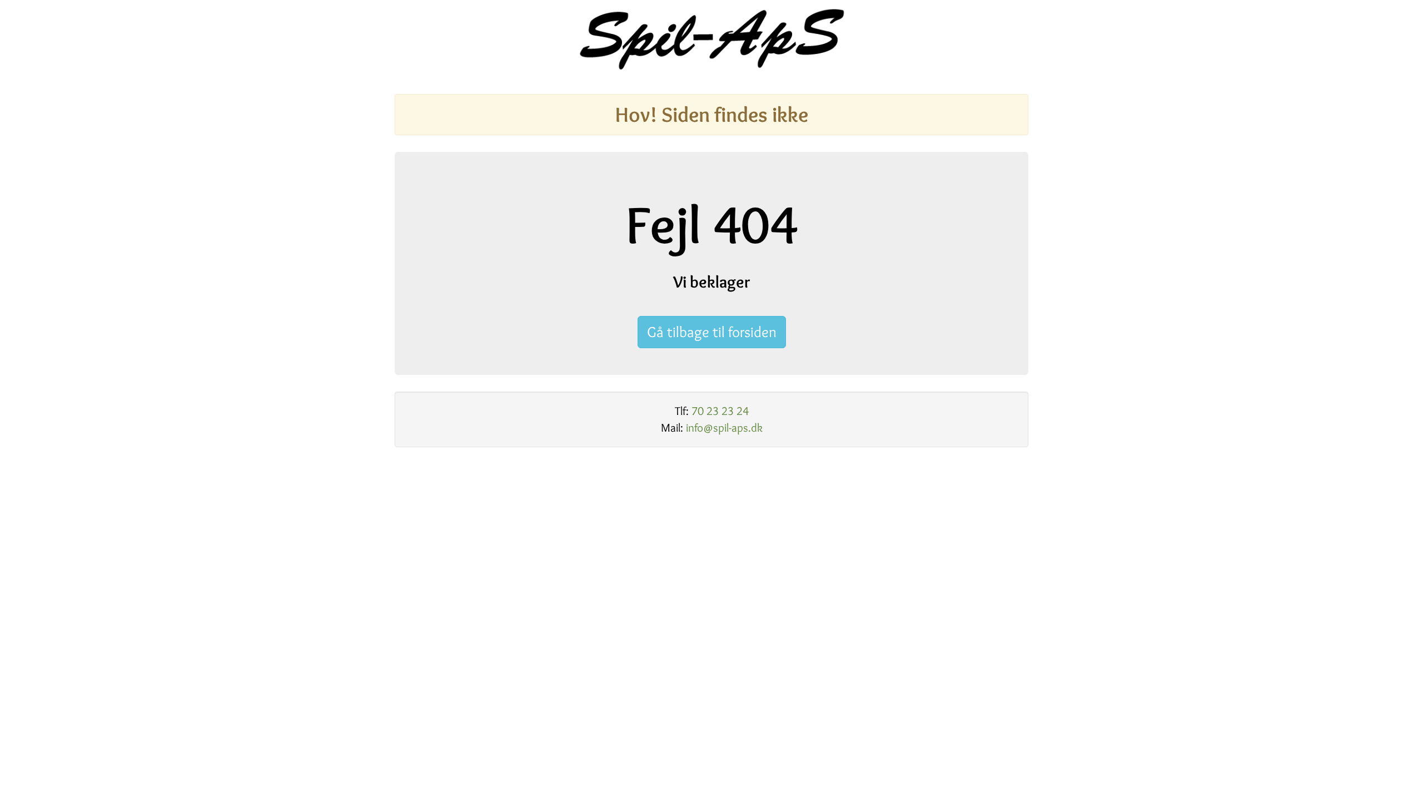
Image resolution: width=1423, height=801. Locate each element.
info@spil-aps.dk (724, 427)
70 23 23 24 (720, 411)
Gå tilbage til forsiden (712, 332)
